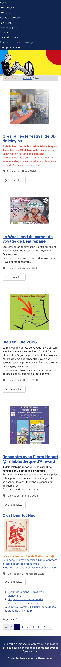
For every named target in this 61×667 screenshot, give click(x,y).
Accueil (4, 2)
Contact (5, 32)
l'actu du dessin (9, 37)
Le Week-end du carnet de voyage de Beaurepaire (28, 239)
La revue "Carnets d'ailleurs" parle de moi (32, 606)
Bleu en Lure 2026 (20, 342)
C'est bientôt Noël (20, 515)
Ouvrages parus (9, 27)
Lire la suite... (15, 180)
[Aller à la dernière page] (50, 627)
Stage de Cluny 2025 (20, 610)
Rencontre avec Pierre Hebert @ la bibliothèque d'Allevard (30, 459)
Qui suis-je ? (7, 22)
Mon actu (5, 12)
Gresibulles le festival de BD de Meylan (29, 138)
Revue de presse (10, 17)
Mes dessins (7, 7)
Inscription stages (10, 47)
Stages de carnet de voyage (16, 42)
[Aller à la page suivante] (44, 627)
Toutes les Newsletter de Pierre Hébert (31, 658)
